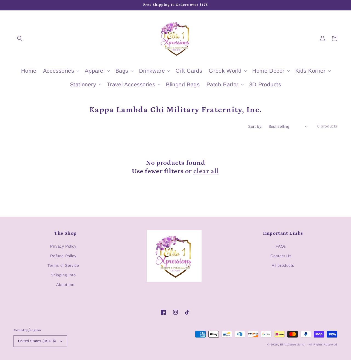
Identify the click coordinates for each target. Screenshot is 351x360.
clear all (206, 171)
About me (65, 284)
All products (283, 265)
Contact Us (280, 256)
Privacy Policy (63, 246)
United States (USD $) (37, 341)
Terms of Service (63, 265)
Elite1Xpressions (292, 344)
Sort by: (255, 126)
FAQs (281, 246)
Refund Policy (63, 256)
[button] (20, 38)
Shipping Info (63, 275)
